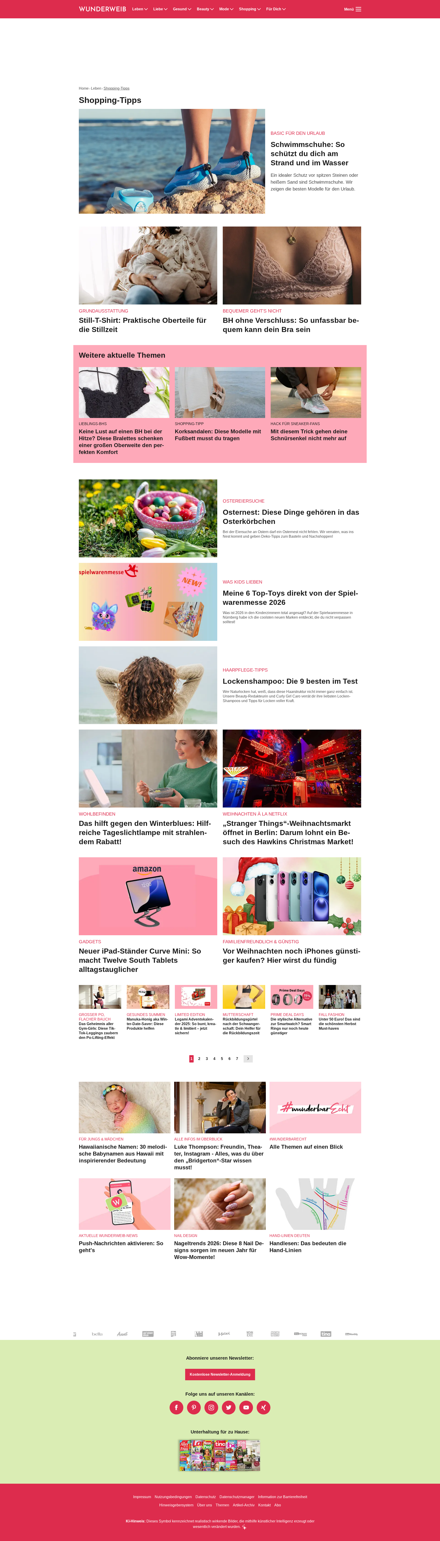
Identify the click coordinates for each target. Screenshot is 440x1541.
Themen (222, 1505)
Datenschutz (205, 1497)
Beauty (203, 9)
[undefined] (171, 1338)
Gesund (180, 9)
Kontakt (264, 1505)
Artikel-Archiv (244, 1505)
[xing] (263, 1407)
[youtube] (246, 1407)
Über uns (204, 1505)
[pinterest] (194, 1407)
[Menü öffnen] (358, 9)
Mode (224, 9)
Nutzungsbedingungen (173, 1497)
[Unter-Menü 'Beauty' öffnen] (212, 9)
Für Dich (273, 9)
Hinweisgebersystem (176, 1505)
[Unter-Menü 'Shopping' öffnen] (259, 9)
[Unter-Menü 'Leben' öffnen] (146, 9)
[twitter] (229, 1407)
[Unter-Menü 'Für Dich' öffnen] (284, 9)
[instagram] (211, 1407)
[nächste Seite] (248, 1058)
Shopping (247, 9)
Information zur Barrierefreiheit (282, 1497)
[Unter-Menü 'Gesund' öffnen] (189, 9)
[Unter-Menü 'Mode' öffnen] (232, 9)
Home (84, 88)
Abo (277, 1505)
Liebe (158, 9)
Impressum (142, 1497)
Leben (137, 9)
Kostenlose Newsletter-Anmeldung (220, 1374)
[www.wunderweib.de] (103, 9)
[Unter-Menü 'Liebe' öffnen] (166, 9)
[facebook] (176, 1407)
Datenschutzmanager (237, 1497)
